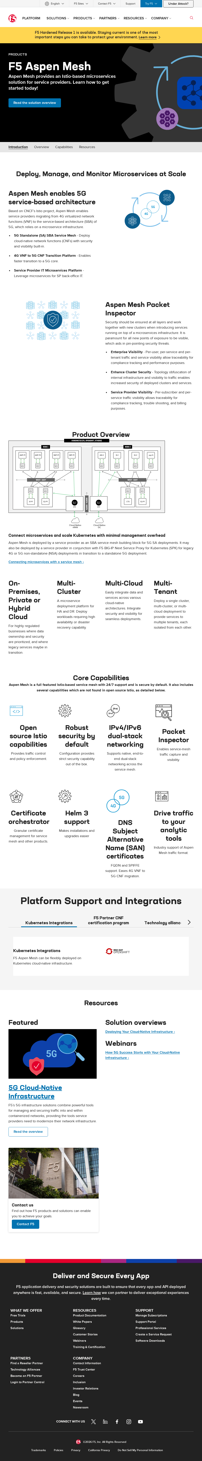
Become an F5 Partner (26, 1376)
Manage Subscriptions (151, 1315)
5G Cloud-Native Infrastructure (35, 1091)
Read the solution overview (34, 103)
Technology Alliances (25, 1370)
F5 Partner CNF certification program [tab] (108, 920)
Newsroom (80, 1407)
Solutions (17, 1328)
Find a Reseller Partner (26, 1363)
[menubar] (101, 3)
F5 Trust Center (84, 1370)
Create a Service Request (154, 1334)
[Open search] (192, 18)
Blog (76, 1395)
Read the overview (28, 1132)
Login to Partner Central (27, 1382)
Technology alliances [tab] (164, 922)
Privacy (75, 1450)
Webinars (79, 1341)
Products (16, 1322)
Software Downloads (150, 1341)
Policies (58, 1450)
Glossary (79, 1328)
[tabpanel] (101, 958)
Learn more (148, 37)
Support (130, 3)
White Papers (82, 1322)
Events (77, 1401)
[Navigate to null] (52, 1054)
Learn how (92, 1292)
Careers (78, 1376)
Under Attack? (178, 4)
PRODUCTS (17, 54)
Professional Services (151, 1328)
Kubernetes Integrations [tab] (49, 922)
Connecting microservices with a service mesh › (46, 562)
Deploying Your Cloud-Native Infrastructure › (140, 1032)
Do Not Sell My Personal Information (140, 1450)
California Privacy (99, 1450)
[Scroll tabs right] (189, 922)
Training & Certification (89, 1347)
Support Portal (146, 1322)
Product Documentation (89, 1315)
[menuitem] (54, 3)
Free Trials (17, 1315)
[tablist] (101, 920)
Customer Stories (85, 1334)
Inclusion (79, 1382)
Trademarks (38, 1450)
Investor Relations (85, 1388)
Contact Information (87, 1363)
